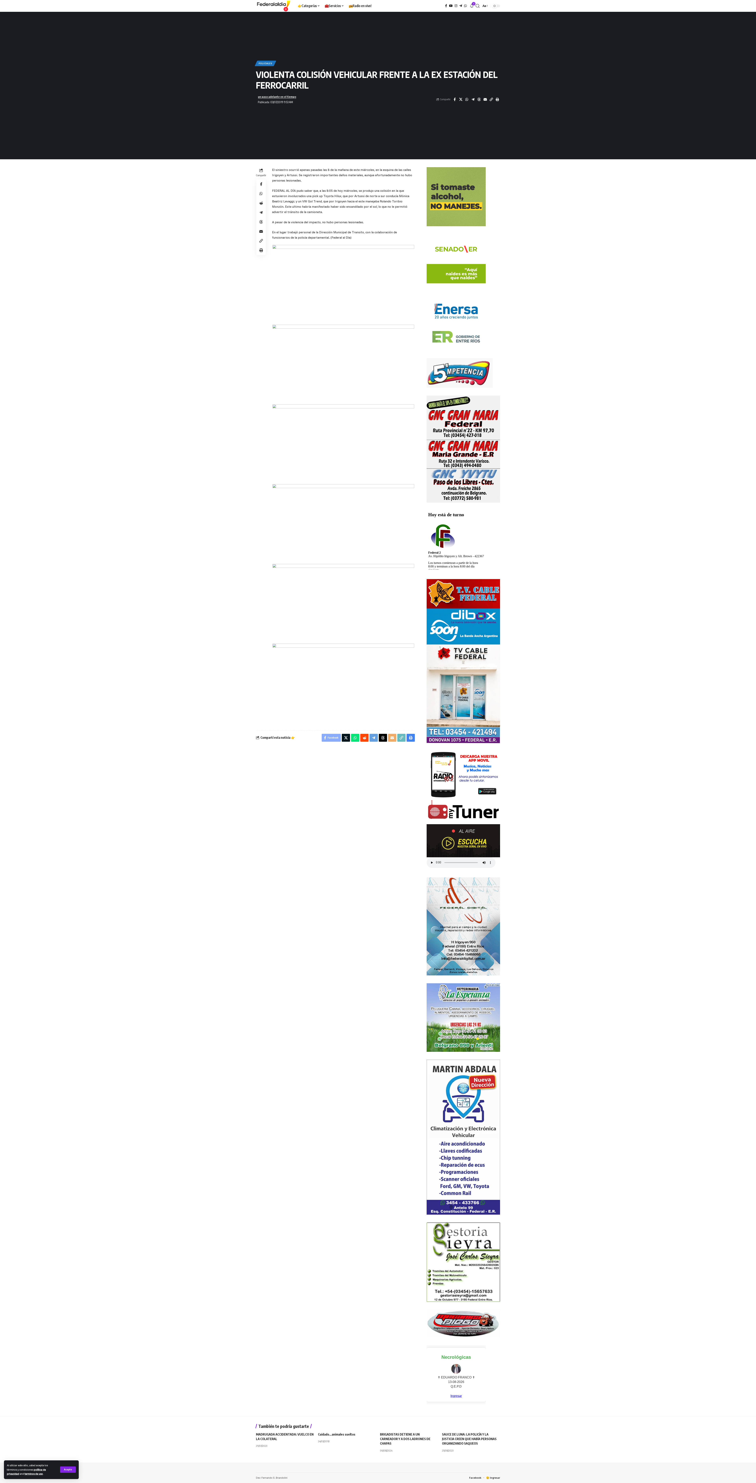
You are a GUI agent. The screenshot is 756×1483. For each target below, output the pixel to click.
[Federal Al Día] (273, 6)
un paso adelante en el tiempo (277, 96)
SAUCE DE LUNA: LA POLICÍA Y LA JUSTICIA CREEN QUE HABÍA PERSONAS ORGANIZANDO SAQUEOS (469, 1438)
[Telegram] (460, 5)
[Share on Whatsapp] (467, 99)
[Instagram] (456, 5)
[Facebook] (446, 5)
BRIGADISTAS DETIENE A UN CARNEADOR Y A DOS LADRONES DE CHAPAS (405, 1438)
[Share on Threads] (479, 99)
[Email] (485, 99)
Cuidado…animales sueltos (336, 1434)
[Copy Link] (491, 99)
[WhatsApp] (465, 5)
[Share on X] (460, 99)
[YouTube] (451, 5)
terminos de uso (34, 1473)
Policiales (265, 63)
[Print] (497, 99)
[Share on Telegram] (473, 99)
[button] (68, 1469)
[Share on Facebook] (454, 99)
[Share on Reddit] (261, 203)
